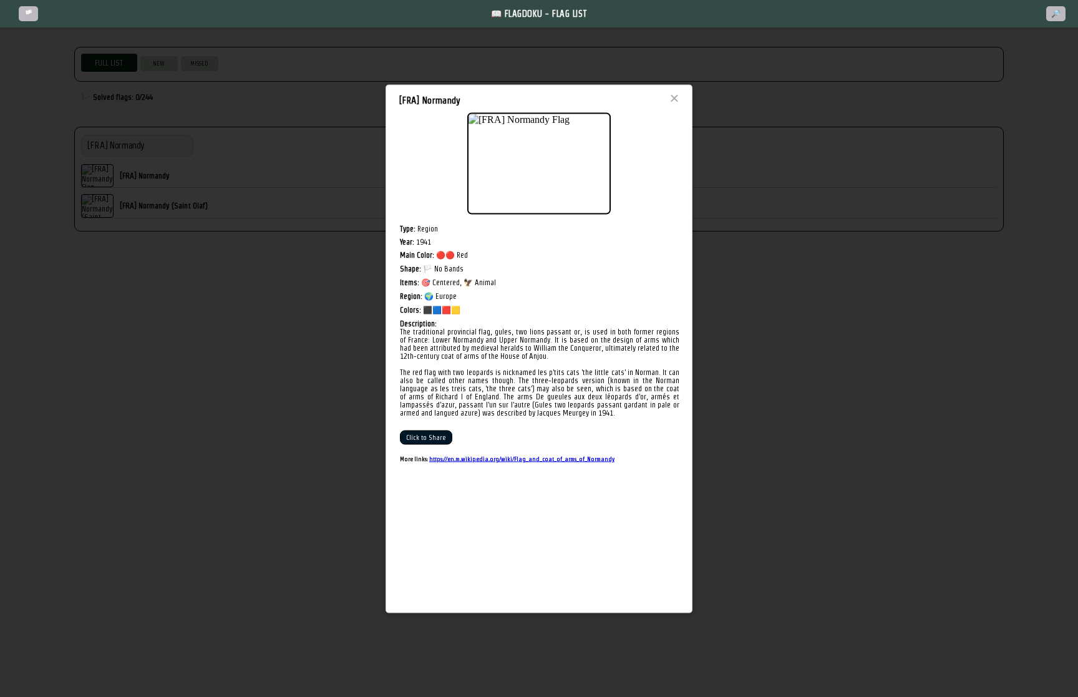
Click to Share (426, 437)
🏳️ (28, 13)
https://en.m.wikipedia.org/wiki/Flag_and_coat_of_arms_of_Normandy (521, 458)
